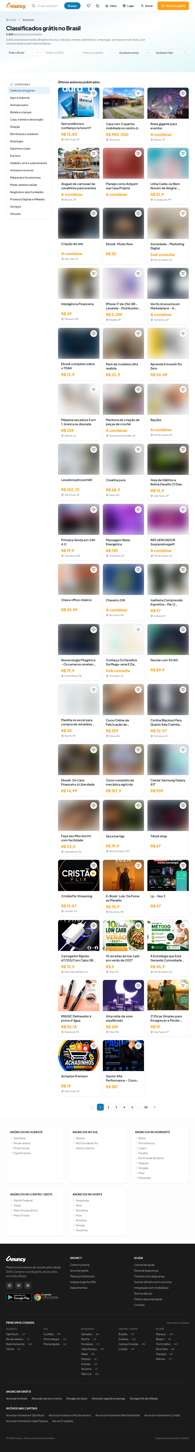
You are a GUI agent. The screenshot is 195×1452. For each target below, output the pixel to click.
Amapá (80, 1225)
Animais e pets (19, 105)
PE (94, 1339)
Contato (139, 1304)
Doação (15, 126)
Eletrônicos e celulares (24, 134)
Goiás (17, 1205)
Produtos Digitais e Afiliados (27, 199)
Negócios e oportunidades (27, 192)
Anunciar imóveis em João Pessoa (27, 1421)
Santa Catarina (85, 1148)
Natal (84, 1354)
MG (30, 1344)
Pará (79, 1205)
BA (97, 1334)
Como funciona (80, 1264)
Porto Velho (163, 1344)
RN (93, 1354)
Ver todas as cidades (178, 1322)
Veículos (15, 213)
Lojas (130, 5)
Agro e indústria (20, 97)
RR (172, 1349)
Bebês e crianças (20, 112)
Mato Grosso (22, 1215)
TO (170, 1359)
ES (19, 1349)
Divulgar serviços (76, 1398)
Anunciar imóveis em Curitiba (162, 1415)
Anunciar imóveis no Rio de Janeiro (70, 1415)
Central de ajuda (144, 1264)
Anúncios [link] (28, 19)
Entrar (149, 5)
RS (64, 1339)
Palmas (160, 1359)
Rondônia (82, 1210)
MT (132, 1349)
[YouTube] (18, 1285)
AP (171, 1354)
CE (98, 1344)
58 (146, 1107)
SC (65, 1344)
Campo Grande (128, 1344)
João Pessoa (89, 1349)
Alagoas (143, 1163)
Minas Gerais (22, 1148)
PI (96, 1369)
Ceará (142, 1148)
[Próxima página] (154, 1107)
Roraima (81, 1220)
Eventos (15, 155)
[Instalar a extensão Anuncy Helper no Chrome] (46, 1297)
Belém (160, 1339)
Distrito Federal (23, 1200)
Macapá (161, 1354)
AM (171, 1334)
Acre (79, 1215)
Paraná (80, 1138)
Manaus (161, 1334)
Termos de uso (143, 1293)
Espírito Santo (22, 1153)
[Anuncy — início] (16, 6)
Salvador (86, 1334)
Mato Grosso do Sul (26, 1210)
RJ (28, 1339)
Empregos (16, 141)
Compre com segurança (149, 1276)
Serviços (15, 206)
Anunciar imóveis (16, 1398)
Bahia (141, 1138)
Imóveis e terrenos (22, 170)
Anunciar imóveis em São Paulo (25, 1415)
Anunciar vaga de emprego (108, 1398)
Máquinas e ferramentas (25, 177)
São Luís (86, 1373)
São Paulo (20, 1138)
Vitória (10, 1349)
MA (96, 1374)
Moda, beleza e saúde (23, 184)
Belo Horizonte (15, 1344)
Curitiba (49, 1334)
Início (113, 5)
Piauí (141, 1173)
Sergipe (143, 1168)
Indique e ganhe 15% (83, 1282)
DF (132, 1334)
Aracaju (85, 1363)
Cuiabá (122, 1349)
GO (134, 1339)
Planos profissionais (82, 1276)
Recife (85, 1339)
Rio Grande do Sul (87, 1143)
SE (95, 1364)
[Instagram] (9, 1285)
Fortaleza (87, 1344)
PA (169, 1339)
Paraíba (143, 1153)
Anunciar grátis (175, 5)
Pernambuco (146, 1143)
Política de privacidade (148, 1299)
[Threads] (27, 1285)
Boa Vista (162, 1349)
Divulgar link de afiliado (144, 1398)
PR (58, 1334)
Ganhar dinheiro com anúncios (153, 1282)
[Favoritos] (88, 6)
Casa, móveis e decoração (26, 119)
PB (102, 1349)
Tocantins (82, 1230)
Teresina (86, 1368)
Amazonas (82, 1200)
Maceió (85, 1359)
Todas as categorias (22, 90)
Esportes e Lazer (20, 148)
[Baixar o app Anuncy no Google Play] (18, 1297)
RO (176, 1344)
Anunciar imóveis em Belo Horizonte (117, 1415)
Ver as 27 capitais (62, 1421)
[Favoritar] (93, 93)
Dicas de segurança (146, 1270)
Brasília (122, 1334)
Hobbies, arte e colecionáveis (28, 163)
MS (143, 1344)
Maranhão (144, 1178)
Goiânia (123, 1339)
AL (95, 1359)
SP (23, 1334)
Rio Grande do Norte (151, 1158)
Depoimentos (78, 1287)
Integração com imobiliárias (151, 1287)
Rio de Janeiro (22, 1143)
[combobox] (24, 52)
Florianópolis (52, 1344)
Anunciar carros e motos (47, 1398)
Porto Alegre (51, 1339)
